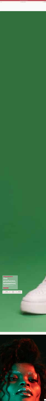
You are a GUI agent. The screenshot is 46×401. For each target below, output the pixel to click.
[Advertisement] (23, 7)
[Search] (42, 2)
